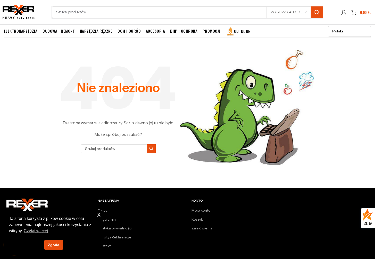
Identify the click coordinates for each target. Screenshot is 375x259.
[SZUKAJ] (317, 12)
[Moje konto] (344, 12)
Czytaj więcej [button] (36, 231)
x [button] (99, 214)
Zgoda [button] (53, 245)
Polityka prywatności (115, 228)
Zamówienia (201, 228)
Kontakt (104, 246)
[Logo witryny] (18, 12)
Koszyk (197, 219)
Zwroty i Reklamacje (114, 237)
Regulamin (107, 219)
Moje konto (201, 210)
